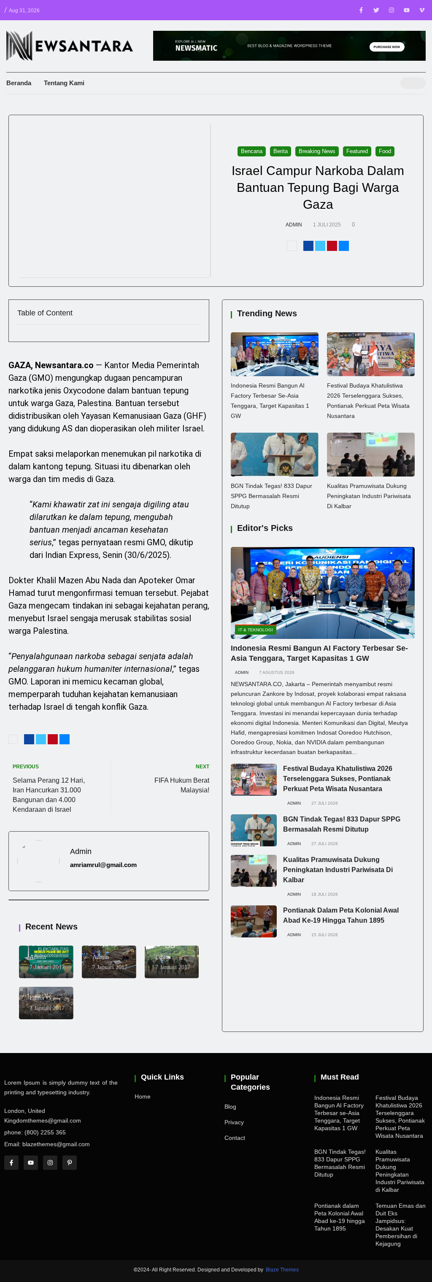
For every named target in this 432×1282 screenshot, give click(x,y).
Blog (230, 1106)
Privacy (234, 1122)
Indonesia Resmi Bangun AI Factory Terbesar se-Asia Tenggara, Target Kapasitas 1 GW (339, 1112)
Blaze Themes (282, 1270)
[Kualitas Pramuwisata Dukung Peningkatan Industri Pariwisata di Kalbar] (371, 455)
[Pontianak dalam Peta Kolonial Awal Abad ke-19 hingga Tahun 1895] (254, 921)
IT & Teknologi (255, 630)
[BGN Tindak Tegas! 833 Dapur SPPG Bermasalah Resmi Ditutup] (275, 455)
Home (143, 1096)
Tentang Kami (64, 82)
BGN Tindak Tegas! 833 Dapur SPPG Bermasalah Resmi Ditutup (271, 495)
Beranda (18, 82)
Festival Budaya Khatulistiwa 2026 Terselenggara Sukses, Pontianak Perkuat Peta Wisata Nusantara (337, 778)
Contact (234, 1137)
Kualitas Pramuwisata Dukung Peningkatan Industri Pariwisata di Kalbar (369, 495)
